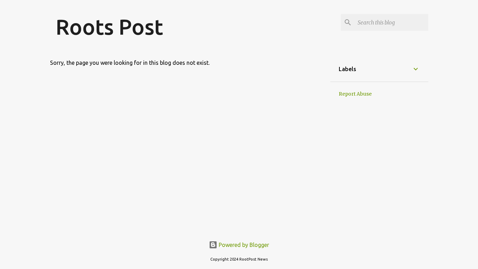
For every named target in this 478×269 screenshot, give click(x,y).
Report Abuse (355, 94)
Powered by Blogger (243, 245)
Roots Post (109, 26)
